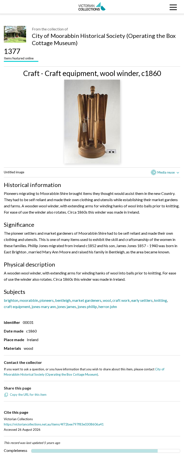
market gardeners (86, 300)
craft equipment (17, 306)
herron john (107, 306)
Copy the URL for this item (28, 394)
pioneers (47, 300)
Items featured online (19, 53)
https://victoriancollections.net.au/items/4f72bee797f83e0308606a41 (54, 424)
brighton (11, 300)
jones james (66, 306)
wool (107, 300)
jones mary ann (44, 306)
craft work (121, 300)
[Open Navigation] (161, 7)
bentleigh (63, 300)
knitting (160, 300)
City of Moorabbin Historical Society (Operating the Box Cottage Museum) (104, 39)
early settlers (142, 300)
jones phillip (87, 306)
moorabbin (29, 300)
